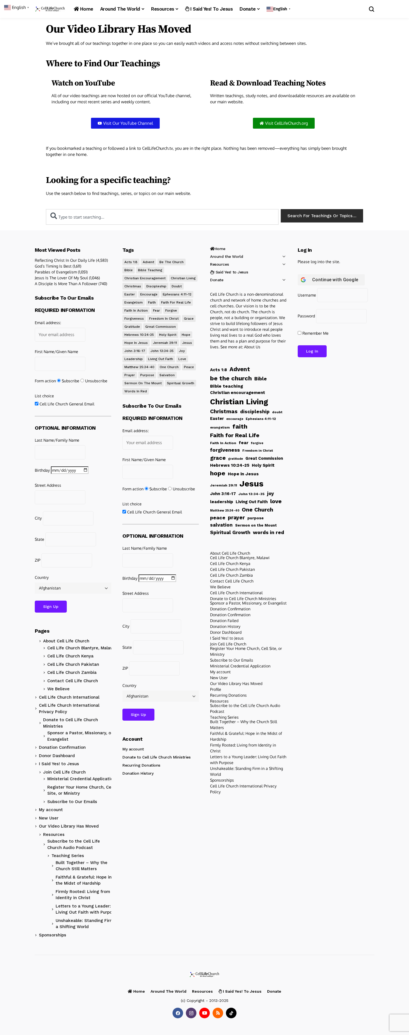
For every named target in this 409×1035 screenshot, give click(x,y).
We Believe (58, 688)
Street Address (48, 485)
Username (307, 295)
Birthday (42, 470)
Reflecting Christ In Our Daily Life (65, 260)
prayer (129, 375)
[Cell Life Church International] (50, 9)
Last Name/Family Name (57, 440)
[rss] (218, 1013)
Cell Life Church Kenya (70, 656)
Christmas (132, 286)
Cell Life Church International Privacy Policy (69, 708)
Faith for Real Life (176, 302)
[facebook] (178, 1013)
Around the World (226, 256)
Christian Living (183, 278)
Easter (129, 294)
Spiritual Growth (180, 383)
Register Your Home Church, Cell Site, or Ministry (80, 790)
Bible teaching (150, 270)
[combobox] (162, 217)
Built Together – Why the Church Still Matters (81, 866)
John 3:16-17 (134, 351)
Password (306, 316)
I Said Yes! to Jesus (59, 763)
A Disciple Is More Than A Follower (66, 283)
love (182, 359)
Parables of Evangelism (56, 272)
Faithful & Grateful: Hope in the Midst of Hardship (84, 880)
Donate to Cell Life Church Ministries (70, 723)
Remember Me (315, 333)
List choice (44, 395)
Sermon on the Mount (143, 383)
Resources (54, 834)
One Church (169, 367)
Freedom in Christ (164, 318)
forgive (171, 310)
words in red (135, 391)
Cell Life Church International (69, 697)
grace (189, 318)
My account (51, 809)
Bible (128, 270)
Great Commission (160, 327)
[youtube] (204, 1013)
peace (189, 367)
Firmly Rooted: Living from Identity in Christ (83, 895)
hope (186, 335)
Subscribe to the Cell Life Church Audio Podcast (73, 844)
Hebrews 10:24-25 (139, 335)
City (38, 518)
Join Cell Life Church (64, 772)
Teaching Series (67, 855)
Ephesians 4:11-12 (177, 294)
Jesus (187, 343)
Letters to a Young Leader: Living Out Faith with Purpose (86, 909)
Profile (215, 689)
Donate (216, 280)
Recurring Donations (141, 765)
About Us (252, 346)
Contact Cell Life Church (72, 680)
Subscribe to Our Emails (72, 801)
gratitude (132, 327)
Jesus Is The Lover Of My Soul (61, 277)
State (39, 539)
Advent (148, 262)
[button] (279, 9)
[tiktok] (231, 1013)
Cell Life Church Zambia (72, 672)
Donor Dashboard (57, 755)
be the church (171, 262)
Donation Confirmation (62, 747)
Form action (45, 380)
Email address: (48, 322)
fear (156, 310)
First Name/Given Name (56, 351)
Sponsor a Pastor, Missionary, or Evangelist (80, 736)
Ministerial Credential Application (81, 778)
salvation (167, 375)
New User (48, 818)
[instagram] (191, 1013)
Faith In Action (136, 310)
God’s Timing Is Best (53, 266)
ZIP (37, 560)
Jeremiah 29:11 (165, 343)
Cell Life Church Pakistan (73, 664)
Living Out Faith (160, 359)
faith (152, 302)
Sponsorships (52, 935)
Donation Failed (224, 620)
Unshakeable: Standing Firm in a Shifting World (87, 923)
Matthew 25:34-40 (139, 367)
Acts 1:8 (130, 262)
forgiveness (134, 318)
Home (220, 248)
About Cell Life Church (66, 640)
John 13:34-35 (162, 351)
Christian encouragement (145, 278)
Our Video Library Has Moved (69, 826)
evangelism (133, 302)
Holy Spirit (167, 335)
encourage (148, 294)
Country (42, 577)
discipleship (156, 286)
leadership (133, 359)
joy (182, 351)
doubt (177, 286)
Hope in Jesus (136, 343)
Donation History (137, 773)
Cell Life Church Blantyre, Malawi (81, 647)
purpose (147, 375)
